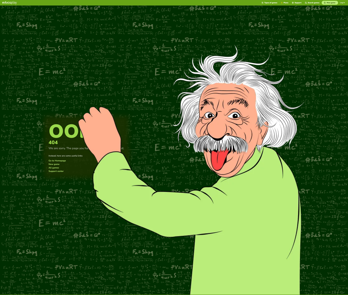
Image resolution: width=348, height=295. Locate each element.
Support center (56, 171)
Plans (286, 3)
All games (54, 168)
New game (54, 164)
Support (298, 3)
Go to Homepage (57, 161)
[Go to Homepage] (9, 2)
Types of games (270, 3)
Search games (313, 3)
